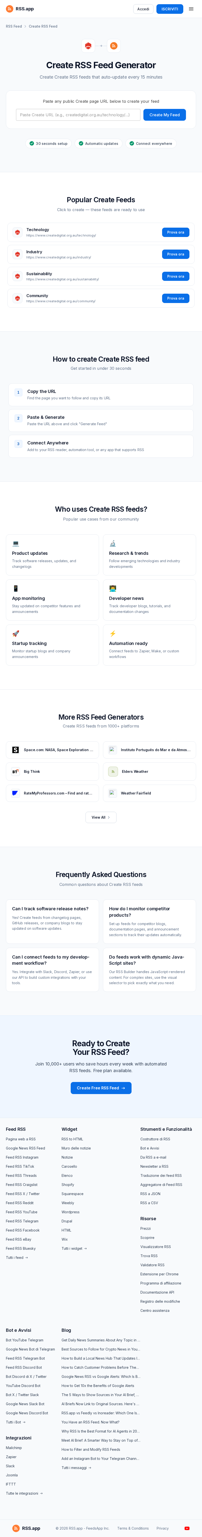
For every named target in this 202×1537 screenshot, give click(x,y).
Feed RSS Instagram (22, 1157)
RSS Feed (14, 26)
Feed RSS (16, 1129)
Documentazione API (157, 1292)
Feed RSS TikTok (20, 1166)
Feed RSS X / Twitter (23, 1194)
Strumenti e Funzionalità (166, 1129)
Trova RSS (149, 1256)
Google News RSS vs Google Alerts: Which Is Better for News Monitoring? (101, 1376)
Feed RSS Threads (21, 1175)
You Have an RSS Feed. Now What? (90, 1422)
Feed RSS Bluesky (21, 1248)
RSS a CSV (149, 1203)
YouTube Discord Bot (23, 1386)
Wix (65, 1239)
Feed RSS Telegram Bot (25, 1358)
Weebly (68, 1203)
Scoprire (147, 1237)
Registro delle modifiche (160, 1301)
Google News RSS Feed (25, 1148)
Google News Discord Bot (27, 1413)
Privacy (163, 1528)
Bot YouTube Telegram (24, 1340)
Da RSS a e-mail (153, 1157)
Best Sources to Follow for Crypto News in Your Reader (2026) (101, 1349)
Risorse (148, 1218)
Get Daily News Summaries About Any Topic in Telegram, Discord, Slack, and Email (101, 1340)
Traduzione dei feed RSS (161, 1175)
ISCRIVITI (170, 9)
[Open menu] (191, 9)
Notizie (67, 1157)
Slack (10, 1466)
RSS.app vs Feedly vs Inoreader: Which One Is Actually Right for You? (101, 1413)
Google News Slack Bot (25, 1404)
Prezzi (145, 1228)
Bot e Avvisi (149, 1148)
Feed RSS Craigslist (21, 1184)
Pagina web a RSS (21, 1139)
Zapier (11, 1457)
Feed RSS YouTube (21, 1212)
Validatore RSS (152, 1265)
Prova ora (175, 232)
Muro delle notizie (76, 1148)
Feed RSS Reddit (20, 1203)
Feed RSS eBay (18, 1239)
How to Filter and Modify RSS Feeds (91, 1449)
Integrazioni (19, 1437)
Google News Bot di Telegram (30, 1349)
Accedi (143, 9)
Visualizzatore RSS (155, 1247)
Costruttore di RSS (155, 1139)
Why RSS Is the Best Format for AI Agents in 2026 (101, 1431)
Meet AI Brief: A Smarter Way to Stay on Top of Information (101, 1440)
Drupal (67, 1221)
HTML (66, 1230)
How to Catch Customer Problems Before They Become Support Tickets (101, 1367)
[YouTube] (187, 1528)
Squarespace (73, 1194)
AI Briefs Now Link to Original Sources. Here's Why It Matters (101, 1404)
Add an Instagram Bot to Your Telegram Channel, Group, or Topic (101, 1458)
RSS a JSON (150, 1194)
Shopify (68, 1184)
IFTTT (11, 1484)
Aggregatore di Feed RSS (161, 1184)
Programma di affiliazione (160, 1283)
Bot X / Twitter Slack (22, 1395)
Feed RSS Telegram (22, 1221)
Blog (66, 1330)
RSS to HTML (72, 1139)
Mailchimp (14, 1448)
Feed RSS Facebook (23, 1230)
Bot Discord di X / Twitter (26, 1376)
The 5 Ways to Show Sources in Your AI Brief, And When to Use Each (101, 1395)
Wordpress (71, 1212)
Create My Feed (165, 114)
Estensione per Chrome (159, 1274)
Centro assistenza (154, 1310)
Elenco (67, 1175)
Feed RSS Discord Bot (24, 1367)
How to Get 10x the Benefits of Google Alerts (98, 1386)
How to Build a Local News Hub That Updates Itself (101, 1358)
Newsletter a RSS (154, 1166)
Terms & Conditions (133, 1528)
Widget (69, 1129)
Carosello (69, 1166)
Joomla (12, 1475)
